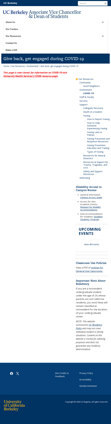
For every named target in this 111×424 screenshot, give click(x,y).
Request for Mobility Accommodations (90, 208)
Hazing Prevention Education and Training (98, 146)
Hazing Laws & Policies (94, 133)
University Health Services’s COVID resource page (30, 76)
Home (6, 66)
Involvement (32, 66)
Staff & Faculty (86, 97)
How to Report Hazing (98, 119)
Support (83, 104)
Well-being (84, 177)
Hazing (86, 115)
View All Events (91, 244)
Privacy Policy (86, 373)
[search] (105, 3)
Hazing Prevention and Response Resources (98, 140)
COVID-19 (88, 93)
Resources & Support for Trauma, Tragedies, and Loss (95, 165)
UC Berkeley (10, 3)
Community (85, 82)
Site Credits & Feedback (62, 375)
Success (83, 100)
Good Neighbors (91, 85)
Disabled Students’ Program (91, 218)
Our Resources (18, 66)
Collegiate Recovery (93, 108)
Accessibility (85, 379)
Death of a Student (92, 111)
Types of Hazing (95, 151)
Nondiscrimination (88, 385)
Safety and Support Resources (93, 172)
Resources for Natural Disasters (94, 157)
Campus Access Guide (91, 197)
